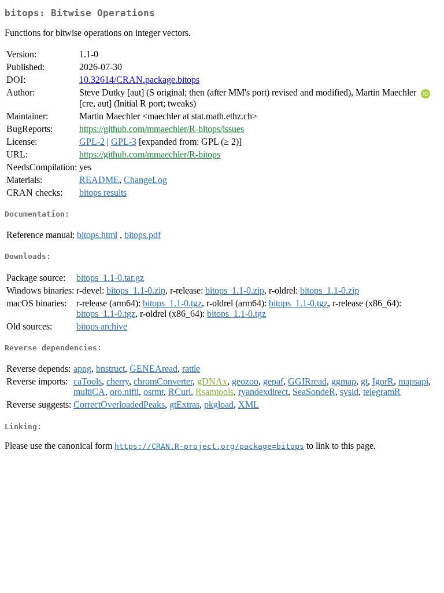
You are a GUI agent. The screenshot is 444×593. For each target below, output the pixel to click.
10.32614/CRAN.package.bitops (139, 80)
